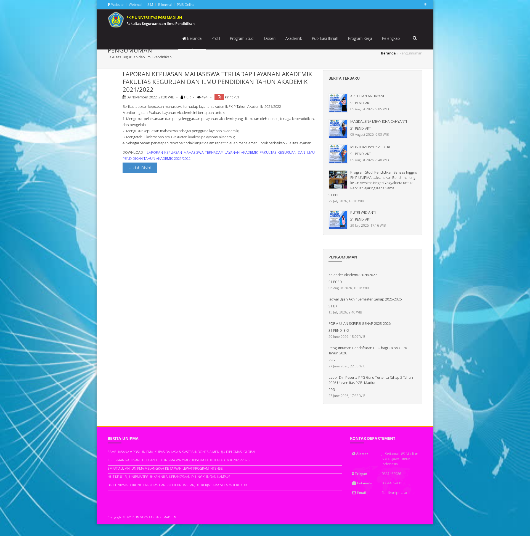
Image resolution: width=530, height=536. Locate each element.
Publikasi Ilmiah (325, 38)
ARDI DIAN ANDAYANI (367, 95)
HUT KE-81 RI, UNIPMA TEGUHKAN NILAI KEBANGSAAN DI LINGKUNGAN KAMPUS (169, 476)
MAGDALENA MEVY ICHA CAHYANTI (378, 121)
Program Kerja (360, 38)
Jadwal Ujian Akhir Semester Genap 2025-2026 (365, 299)
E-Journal (164, 4)
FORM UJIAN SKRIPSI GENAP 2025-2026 (359, 323)
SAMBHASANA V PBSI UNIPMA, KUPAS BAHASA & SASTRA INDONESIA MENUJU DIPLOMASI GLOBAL (182, 451)
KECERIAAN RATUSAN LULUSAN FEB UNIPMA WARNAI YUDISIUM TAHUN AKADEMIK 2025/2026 (179, 460)
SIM (150, 4)
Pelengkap (391, 38)
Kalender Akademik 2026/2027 (352, 274)
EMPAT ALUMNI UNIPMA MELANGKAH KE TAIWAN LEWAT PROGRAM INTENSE (165, 468)
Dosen (269, 38)
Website (117, 4)
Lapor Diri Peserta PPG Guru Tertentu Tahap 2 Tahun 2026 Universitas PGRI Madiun (370, 380)
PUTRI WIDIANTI (363, 212)
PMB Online (185, 4)
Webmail (135, 4)
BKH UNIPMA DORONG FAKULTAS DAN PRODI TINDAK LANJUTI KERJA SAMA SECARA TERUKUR (177, 485)
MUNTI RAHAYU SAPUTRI (370, 146)
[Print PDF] (219, 97)
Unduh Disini (140, 167)
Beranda (194, 38)
